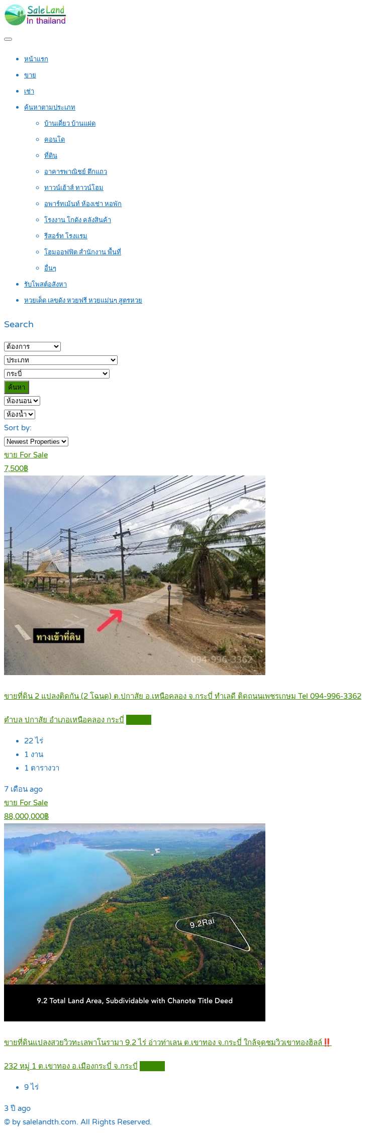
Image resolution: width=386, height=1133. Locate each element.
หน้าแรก (36, 59)
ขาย (30, 75)
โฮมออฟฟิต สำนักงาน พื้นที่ (82, 252)
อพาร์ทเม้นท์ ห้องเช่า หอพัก (83, 204)
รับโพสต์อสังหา (45, 284)
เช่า (29, 91)
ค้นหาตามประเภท (49, 108)
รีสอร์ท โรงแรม (65, 236)
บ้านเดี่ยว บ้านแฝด (69, 124)
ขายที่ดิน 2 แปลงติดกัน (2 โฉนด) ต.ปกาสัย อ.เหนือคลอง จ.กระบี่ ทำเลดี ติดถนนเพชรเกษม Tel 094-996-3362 (182, 696)
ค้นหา (16, 387)
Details (139, 719)
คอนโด (54, 140)
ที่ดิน (50, 156)
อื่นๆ (50, 268)
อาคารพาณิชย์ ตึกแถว (75, 172)
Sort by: (18, 427)
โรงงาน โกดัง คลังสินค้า (77, 220)
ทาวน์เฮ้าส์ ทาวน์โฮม (74, 188)
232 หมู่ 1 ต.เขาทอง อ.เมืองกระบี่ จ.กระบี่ (71, 1066)
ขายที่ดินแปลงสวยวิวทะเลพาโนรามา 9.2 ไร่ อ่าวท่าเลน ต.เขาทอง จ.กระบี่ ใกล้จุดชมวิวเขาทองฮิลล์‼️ (168, 1042)
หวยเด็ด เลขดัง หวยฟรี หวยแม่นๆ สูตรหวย (83, 301)
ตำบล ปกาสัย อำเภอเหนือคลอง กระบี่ (64, 719)
